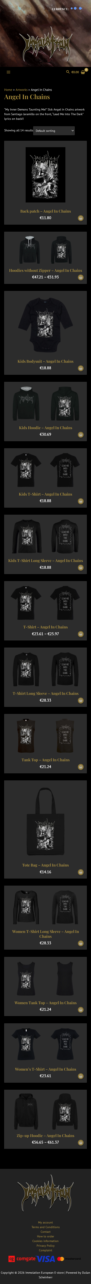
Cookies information (45, 1241)
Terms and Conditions (46, 1227)
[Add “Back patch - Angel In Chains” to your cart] (81, 218)
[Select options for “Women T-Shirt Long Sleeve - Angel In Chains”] (81, 943)
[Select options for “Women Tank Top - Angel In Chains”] (81, 1010)
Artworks (22, 90)
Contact (46, 1232)
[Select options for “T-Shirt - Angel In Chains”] (81, 634)
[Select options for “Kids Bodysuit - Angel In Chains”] (81, 368)
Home (8, 90)
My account (45, 1222)
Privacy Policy (46, 1246)
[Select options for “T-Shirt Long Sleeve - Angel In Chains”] (81, 701)
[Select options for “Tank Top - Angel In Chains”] (81, 767)
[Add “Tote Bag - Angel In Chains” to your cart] (81, 872)
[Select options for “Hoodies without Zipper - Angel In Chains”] (81, 278)
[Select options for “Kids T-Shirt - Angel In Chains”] (81, 501)
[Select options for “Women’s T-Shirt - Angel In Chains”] (81, 1076)
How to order (45, 1236)
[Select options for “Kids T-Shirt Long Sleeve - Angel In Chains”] (81, 568)
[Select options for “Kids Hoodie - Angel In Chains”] (81, 435)
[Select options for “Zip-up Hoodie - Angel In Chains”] (81, 1143)
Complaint (45, 1250)
